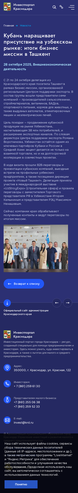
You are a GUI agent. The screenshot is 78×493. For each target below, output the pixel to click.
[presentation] (56, 302)
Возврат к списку (27, 284)
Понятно (21, 484)
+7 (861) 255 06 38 (27, 402)
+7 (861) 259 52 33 (27, 406)
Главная (9, 25)
